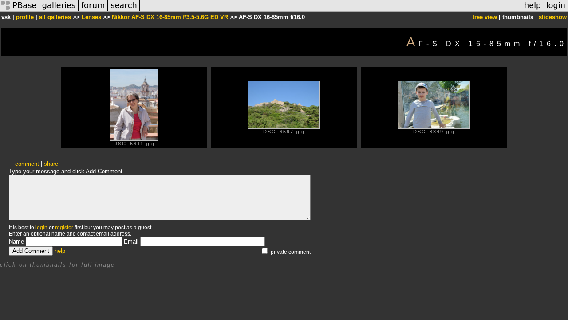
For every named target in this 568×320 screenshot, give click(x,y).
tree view (485, 17)
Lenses (91, 17)
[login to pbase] (556, 10)
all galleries (55, 17)
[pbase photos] (19, 10)
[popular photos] (330, 10)
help (60, 251)
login (41, 227)
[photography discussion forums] (93, 10)
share (51, 163)
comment (27, 163)
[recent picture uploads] (59, 10)
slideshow (553, 17)
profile (25, 17)
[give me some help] (532, 10)
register (64, 227)
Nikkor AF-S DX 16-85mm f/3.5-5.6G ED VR (170, 17)
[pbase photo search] (124, 10)
